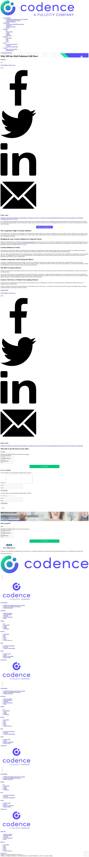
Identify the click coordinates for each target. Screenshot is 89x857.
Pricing (4, 618)
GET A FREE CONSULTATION (17, 520)
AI (4, 623)
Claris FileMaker (4, 65)
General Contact (6, 653)
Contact (2, 650)
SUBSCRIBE (44, 466)
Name (2, 485)
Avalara (5, 626)
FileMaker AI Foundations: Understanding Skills (11, 217)
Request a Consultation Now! (44, 227)
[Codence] (16, 679)
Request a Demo (7, 657)
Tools (4, 636)
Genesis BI (5, 615)
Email (2, 487)
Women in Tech (11, 65)
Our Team (5, 647)
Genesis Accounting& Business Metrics (7, 614)
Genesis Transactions (8, 617)
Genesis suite (3, 610)
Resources (3, 631)
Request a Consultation (8, 656)
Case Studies (6, 634)
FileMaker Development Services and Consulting (14, 605)
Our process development (9, 645)
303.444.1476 (4, 659)
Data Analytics (6, 625)
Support (5, 655)
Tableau (5, 627)
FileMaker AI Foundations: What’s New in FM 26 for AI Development (37, 217)
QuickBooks (6, 628)
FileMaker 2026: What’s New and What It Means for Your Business (68, 217)
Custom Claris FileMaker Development (12, 606)
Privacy (5, 639)
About (2, 643)
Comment (3, 482)
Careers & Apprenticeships (9, 648)
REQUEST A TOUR (5, 520)
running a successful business (28, 242)
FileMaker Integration (8, 607)
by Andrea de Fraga (5, 219)
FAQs (4, 637)
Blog (4, 635)
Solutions (2, 620)
